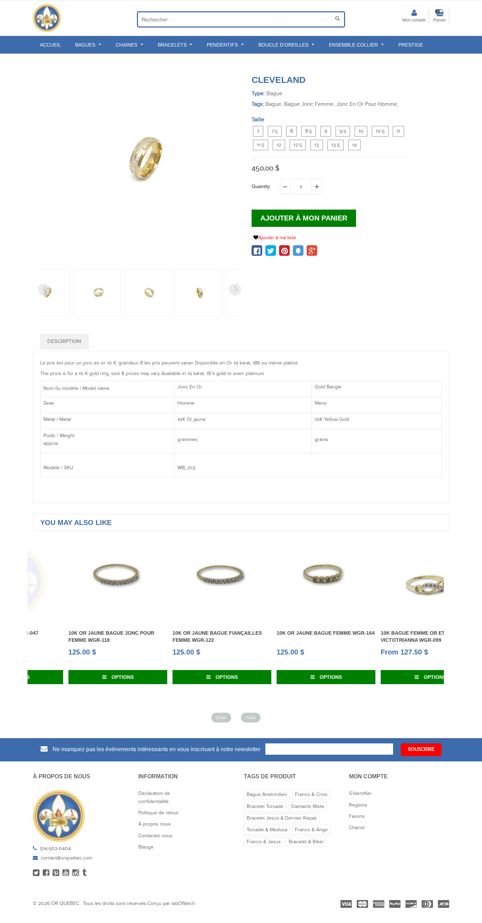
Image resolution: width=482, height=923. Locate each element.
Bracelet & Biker (306, 842)
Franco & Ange (311, 830)
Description (64, 341)
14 (354, 145)
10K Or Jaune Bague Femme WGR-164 (290, 633)
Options (86, 677)
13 (316, 145)
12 (279, 145)
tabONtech (183, 903)
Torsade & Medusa (267, 830)
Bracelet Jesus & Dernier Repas (282, 818)
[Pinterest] (56, 873)
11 (398, 131)
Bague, (274, 104)
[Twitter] (36, 873)
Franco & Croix (311, 794)
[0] (257, 250)
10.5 (380, 131)
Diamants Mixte (307, 806)
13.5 (335, 145)
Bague (274, 93)
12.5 (298, 145)
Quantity (261, 186)
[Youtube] (65, 873)
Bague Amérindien (267, 794)
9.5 (342, 131)
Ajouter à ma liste (277, 238)
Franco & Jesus (264, 842)
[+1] (312, 250)
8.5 (308, 131)
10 (361, 131)
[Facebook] (46, 873)
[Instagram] (75, 873)
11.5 (260, 145)
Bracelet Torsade (265, 806)
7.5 (275, 131)
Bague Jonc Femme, (309, 104)
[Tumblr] (84, 873)
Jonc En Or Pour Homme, (367, 104)
